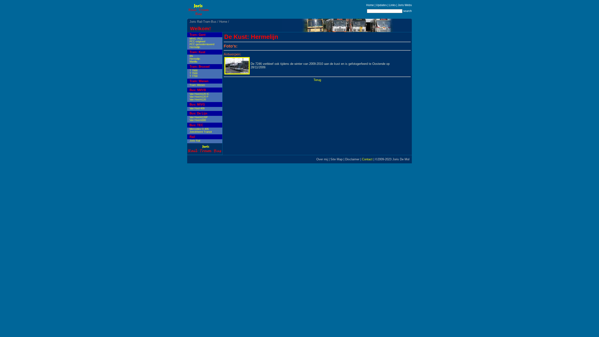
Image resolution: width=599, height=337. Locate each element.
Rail (192, 137)
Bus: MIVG (197, 104)
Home (370, 5)
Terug (317, 80)
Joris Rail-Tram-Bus (203, 21)
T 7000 (193, 70)
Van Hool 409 (197, 108)
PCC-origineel (197, 41)
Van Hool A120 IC (199, 93)
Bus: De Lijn (198, 113)
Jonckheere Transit (201, 131)
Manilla (193, 61)
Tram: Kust (197, 52)
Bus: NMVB (198, 90)
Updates (381, 5)
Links (392, 5)
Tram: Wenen (199, 81)
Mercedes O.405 (199, 129)
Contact (367, 159)
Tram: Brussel (200, 66)
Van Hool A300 (198, 120)
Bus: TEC (196, 125)
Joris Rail (195, 140)
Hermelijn (195, 47)
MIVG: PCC (196, 38)
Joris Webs (405, 5)
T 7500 (193, 73)
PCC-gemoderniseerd (202, 44)
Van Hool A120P (199, 117)
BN (191, 56)
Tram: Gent (197, 35)
